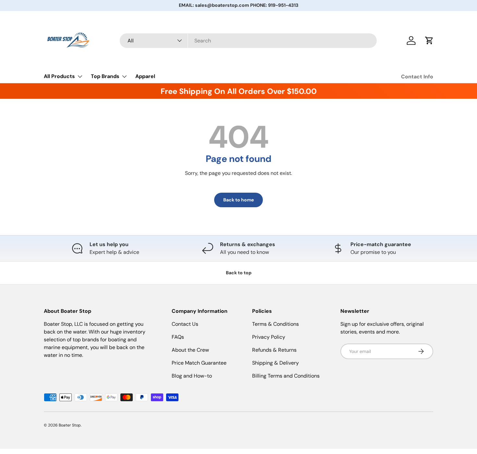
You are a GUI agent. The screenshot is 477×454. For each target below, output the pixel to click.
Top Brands (105, 76)
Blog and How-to (192, 375)
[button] (429, 40)
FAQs (178, 337)
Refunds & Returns (274, 349)
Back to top (238, 273)
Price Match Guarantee (199, 362)
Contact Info (417, 76)
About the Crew (190, 349)
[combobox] (248, 40)
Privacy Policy (268, 337)
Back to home (238, 200)
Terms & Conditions (275, 324)
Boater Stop (70, 425)
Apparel (145, 76)
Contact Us (185, 324)
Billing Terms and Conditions (286, 375)
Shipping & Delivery (275, 362)
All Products (59, 76)
